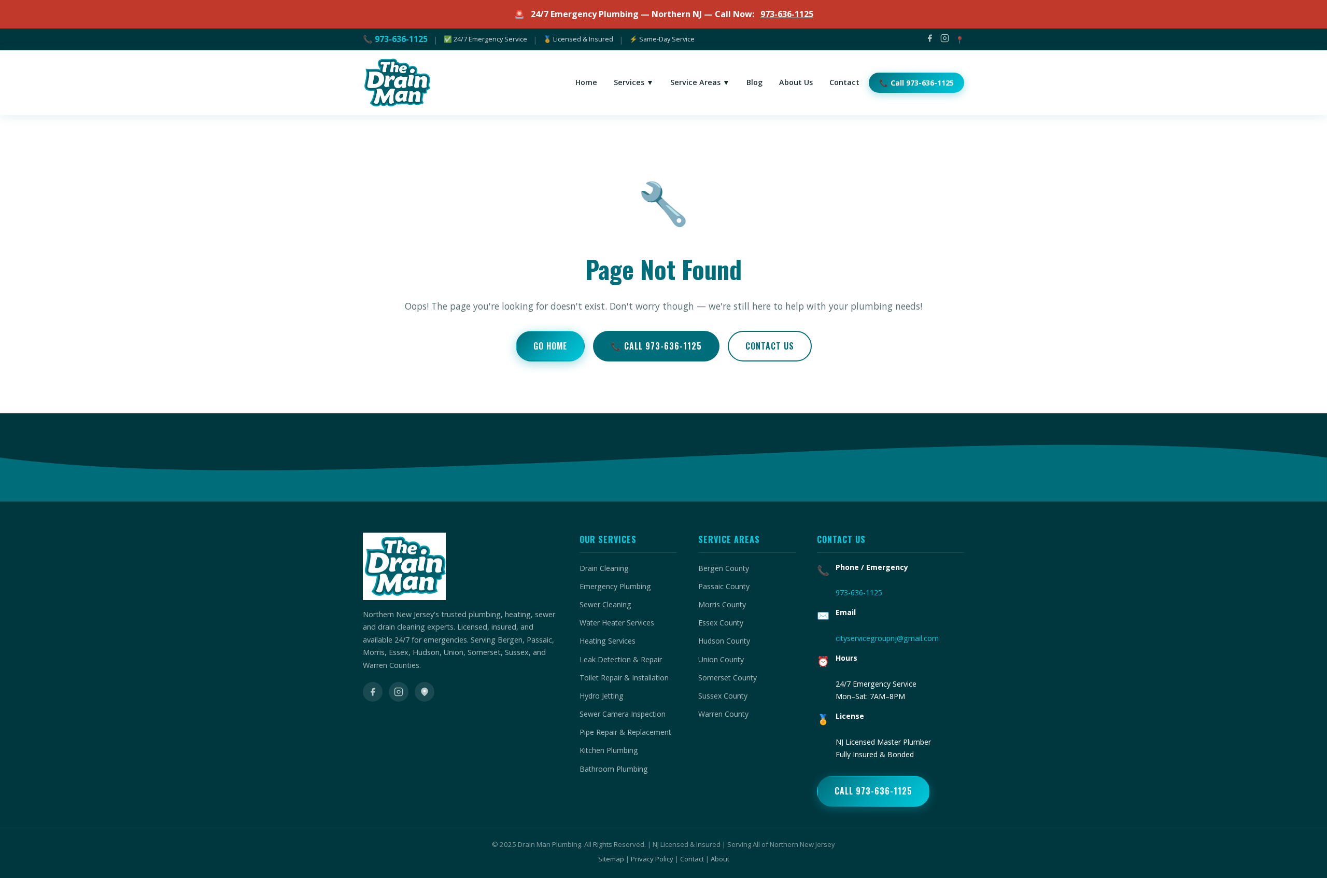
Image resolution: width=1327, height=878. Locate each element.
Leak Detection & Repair (621, 659)
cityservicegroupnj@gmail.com (887, 638)
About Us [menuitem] (796, 82)
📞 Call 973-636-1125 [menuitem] (916, 83)
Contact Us (769, 346)
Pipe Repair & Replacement (625, 732)
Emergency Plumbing (615, 586)
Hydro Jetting (602, 696)
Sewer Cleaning (605, 604)
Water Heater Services (617, 623)
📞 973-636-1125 (395, 39)
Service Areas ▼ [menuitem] (700, 82)
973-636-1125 (786, 14)
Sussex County (722, 696)
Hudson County (724, 641)
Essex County (720, 623)
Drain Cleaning (604, 568)
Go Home (550, 346)
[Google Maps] (424, 692)
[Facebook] (929, 40)
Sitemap (611, 858)
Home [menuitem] (586, 82)
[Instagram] (944, 40)
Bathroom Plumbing (614, 769)
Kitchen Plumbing (609, 750)
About (720, 858)
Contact (692, 858)
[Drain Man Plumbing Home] (396, 82)
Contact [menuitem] (844, 82)
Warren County (723, 714)
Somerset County (727, 677)
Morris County (722, 604)
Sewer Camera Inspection (623, 714)
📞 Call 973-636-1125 (656, 346)
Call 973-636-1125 (873, 791)
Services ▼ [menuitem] (634, 82)
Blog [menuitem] (754, 82)
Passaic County (724, 586)
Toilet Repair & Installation (624, 677)
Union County (721, 659)
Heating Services (608, 641)
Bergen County (723, 568)
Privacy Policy (652, 858)
